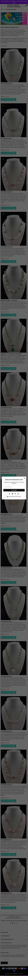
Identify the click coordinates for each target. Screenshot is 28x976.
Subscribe (14, 490)
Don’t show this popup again (15, 496)
